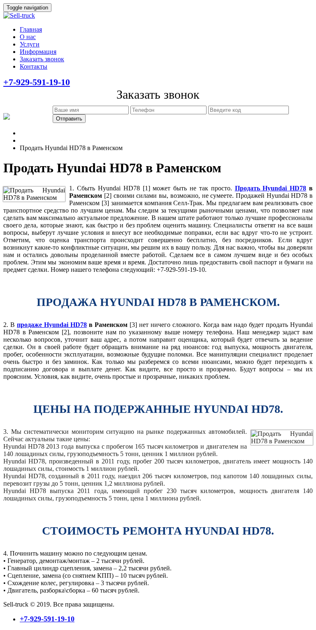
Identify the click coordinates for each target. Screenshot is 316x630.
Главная (31, 29)
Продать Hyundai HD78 (271, 188)
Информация (38, 51)
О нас (28, 36)
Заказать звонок (42, 59)
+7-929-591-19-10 (36, 82)
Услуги (30, 44)
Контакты (33, 66)
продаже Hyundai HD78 (52, 324)
